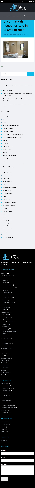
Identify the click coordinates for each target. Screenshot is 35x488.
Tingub (4, 333)
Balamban (5, 300)
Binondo (4, 367)
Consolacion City (5, 358)
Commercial (4, 398)
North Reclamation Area (9, 331)
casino (5, 152)
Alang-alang (5, 329)
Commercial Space (7, 405)
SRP (3, 353)
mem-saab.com (7, 193)
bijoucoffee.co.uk (7, 146)
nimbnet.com (6, 199)
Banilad (4, 290)
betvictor (5, 143)
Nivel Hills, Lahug (7, 297)
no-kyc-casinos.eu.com (9, 202)
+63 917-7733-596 (28, 1)
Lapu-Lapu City (5, 338)
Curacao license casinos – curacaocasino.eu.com (16, 164)
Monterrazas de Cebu (8, 288)
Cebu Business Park (7, 275)
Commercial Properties (8, 407)
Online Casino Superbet (9, 205)
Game (4, 170)
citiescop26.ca (7, 158)
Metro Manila (5, 365)
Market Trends (7, 190)
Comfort (5, 161)
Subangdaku (5, 317)
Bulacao (3, 363)
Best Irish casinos (8, 128)
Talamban (5, 282)
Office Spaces (6, 400)
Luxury (5, 184)
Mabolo (4, 305)
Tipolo (4, 319)
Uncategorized (7, 229)
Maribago (5, 346)
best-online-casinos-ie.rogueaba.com (13, 134)
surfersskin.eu (6, 226)
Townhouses (5, 393)
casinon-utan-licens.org (9, 155)
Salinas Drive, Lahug (7, 302)
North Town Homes (7, 321)
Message (4, 464)
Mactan (4, 341)
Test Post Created (8, 90)
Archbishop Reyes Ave (7, 348)
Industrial (3, 410)
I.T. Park (4, 278)
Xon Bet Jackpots (8, 237)
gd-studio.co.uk (7, 173)
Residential (4, 383)
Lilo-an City (4, 360)
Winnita (5, 231)
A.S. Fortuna (5, 314)
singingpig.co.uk (7, 220)
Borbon (4, 309)
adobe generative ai (8, 122)
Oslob (2, 374)
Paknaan (4, 336)
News (4, 196)
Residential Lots (6, 388)
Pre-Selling (5, 424)
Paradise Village (8, 295)
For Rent (3, 427)
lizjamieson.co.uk (7, 181)
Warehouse (5, 412)
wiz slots (5, 234)
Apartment (5, 395)
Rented (3, 431)
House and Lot (6, 390)
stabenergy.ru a (7, 223)
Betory (5, 140)
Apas (2, 356)
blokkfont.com (7, 149)
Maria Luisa (7, 292)
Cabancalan (5, 326)
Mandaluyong (5, 372)
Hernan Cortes (6, 324)
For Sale (3, 422)
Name (3, 451)
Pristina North (7, 285)
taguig (3, 370)
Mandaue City (5, 312)
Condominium (6, 386)
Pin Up (5, 208)
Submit (4, 478)
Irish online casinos (8, 175)
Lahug (4, 280)
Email (3, 457)
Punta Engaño (6, 343)
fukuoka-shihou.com (8, 167)
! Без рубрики (6, 117)
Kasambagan (6, 307)
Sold (2, 429)
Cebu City (4, 273)
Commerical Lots (7, 403)
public (4, 217)
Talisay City (4, 351)
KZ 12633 (6, 178)
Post (4, 214)
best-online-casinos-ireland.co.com (12, 137)
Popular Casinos (7, 211)
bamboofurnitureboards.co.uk (11, 125)
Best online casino (8, 131)
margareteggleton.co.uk (9, 187)
